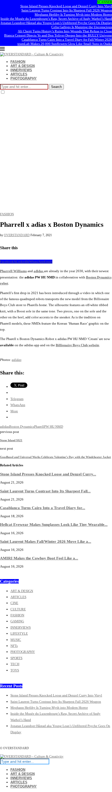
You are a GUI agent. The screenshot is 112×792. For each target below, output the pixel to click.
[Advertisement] (56, 153)
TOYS (14, 670)
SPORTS (16, 658)
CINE (14, 603)
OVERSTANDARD (17, 235)
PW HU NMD (53, 426)
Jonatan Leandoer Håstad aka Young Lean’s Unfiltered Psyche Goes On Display (56, 23)
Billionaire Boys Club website (77, 345)
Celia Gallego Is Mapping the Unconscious (81, 27)
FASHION (17, 62)
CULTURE (18, 609)
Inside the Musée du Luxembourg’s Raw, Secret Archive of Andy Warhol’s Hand (56, 19)
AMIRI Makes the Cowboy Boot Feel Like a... (39, 558)
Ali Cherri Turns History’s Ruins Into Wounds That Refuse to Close (65, 31)
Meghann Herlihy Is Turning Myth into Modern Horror (73, 14)
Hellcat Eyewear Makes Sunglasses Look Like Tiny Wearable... (54, 524)
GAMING (17, 621)
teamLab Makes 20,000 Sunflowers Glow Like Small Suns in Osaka (64, 44)
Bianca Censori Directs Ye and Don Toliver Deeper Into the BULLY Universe (58, 35)
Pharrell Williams (13, 271)
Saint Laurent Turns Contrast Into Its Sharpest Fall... (45, 491)
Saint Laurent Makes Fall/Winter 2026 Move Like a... (45, 541)
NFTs (14, 646)
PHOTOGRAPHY (23, 78)
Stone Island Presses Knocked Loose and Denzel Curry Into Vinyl (66, 6)
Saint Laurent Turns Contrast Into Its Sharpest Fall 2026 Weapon (66, 10)
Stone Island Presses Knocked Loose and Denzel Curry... (48, 474)
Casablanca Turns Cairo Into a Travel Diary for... (42, 507)
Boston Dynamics (21, 426)
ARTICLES (18, 74)
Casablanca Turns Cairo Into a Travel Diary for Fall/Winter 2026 (67, 39)
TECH (14, 664)
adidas (39, 271)
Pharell (39, 426)
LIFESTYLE (19, 633)
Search (56, 87)
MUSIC (15, 640)
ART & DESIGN (22, 66)
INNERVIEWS (21, 70)
